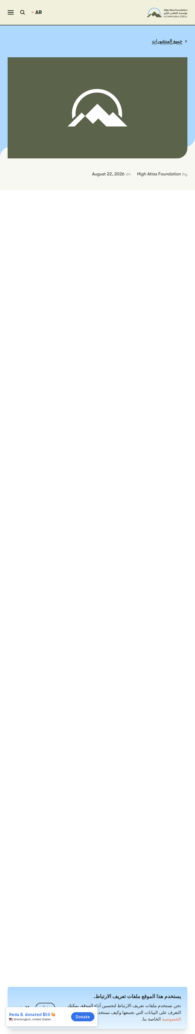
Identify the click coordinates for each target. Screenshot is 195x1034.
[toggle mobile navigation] (11, 12)
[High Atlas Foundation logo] (167, 12)
